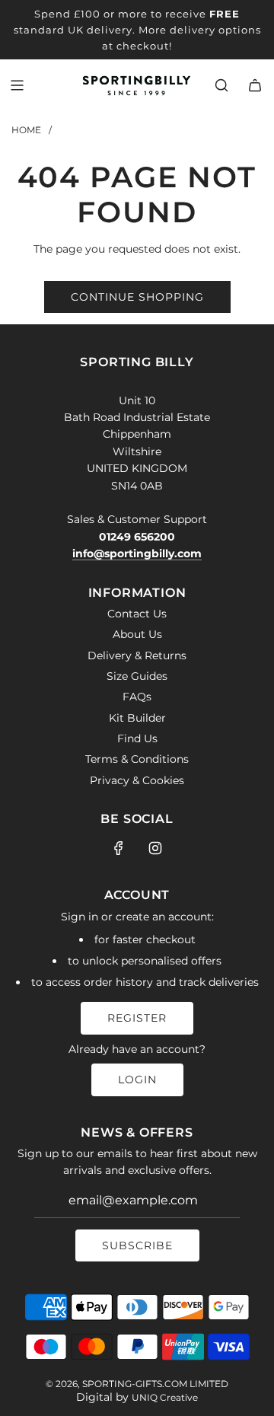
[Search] (221, 85)
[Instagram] (155, 848)
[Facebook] (118, 848)
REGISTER (137, 1018)
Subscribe (137, 1245)
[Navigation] (16, 85)
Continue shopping (137, 297)
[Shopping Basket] (255, 85)
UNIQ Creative (165, 1397)
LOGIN (137, 1079)
